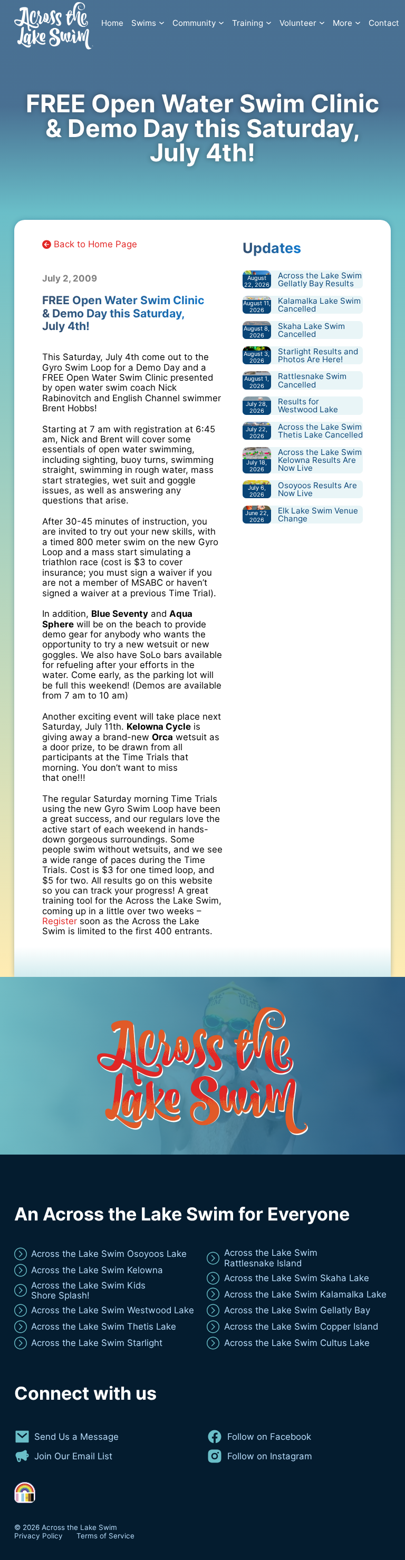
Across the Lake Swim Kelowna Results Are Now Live (320, 460)
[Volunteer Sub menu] (322, 23)
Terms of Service (105, 1536)
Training (247, 22)
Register (59, 921)
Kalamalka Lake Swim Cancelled (319, 305)
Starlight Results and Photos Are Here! (318, 355)
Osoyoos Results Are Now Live (317, 489)
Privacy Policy (38, 1536)
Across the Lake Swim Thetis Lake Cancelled (320, 431)
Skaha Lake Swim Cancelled (311, 330)
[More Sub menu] (358, 23)
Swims (143, 22)
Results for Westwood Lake (308, 405)
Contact (384, 22)
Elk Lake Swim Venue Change (318, 515)
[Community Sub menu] (221, 23)
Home (112, 22)
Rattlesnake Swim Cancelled (312, 380)
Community (194, 22)
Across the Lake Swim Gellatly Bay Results (320, 279)
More (342, 22)
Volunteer (297, 22)
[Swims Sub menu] (162, 23)
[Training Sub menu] (269, 23)
